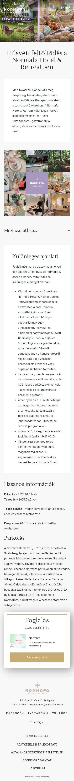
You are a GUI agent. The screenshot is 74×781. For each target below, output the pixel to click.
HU (68, 7)
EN (63, 7)
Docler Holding (33, 776)
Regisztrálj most (37, 657)
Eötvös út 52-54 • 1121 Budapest (37, 700)
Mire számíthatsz (20, 230)
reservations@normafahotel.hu (46, 704)
